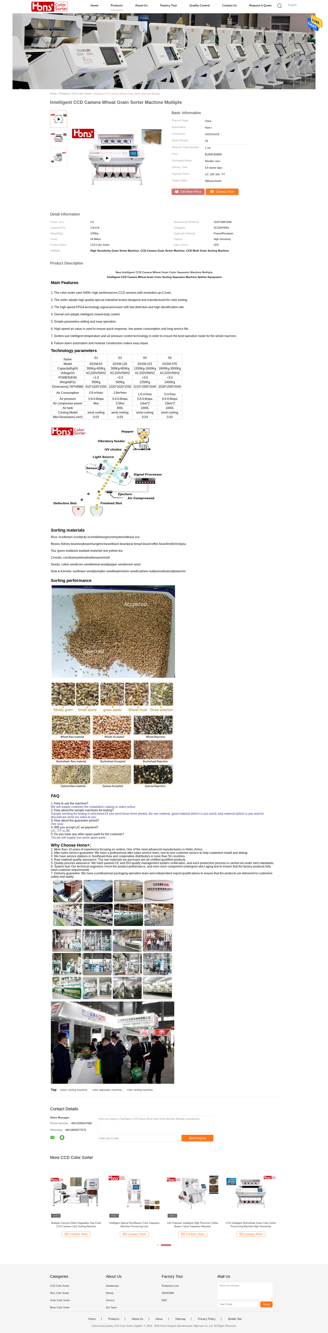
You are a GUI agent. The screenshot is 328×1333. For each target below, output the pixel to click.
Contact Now (224, 191)
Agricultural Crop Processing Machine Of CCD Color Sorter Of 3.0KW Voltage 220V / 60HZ (76, 1225)
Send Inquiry (197, 1138)
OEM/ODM (168, 1293)
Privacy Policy (207, 1319)
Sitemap (180, 1319)
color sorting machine (140, 1089)
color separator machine (107, 1089)
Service (110, 1300)
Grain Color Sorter (60, 1300)
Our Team (111, 1307)
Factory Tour (168, 5)
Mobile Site (235, 1319)
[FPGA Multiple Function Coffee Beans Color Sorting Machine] (134, 1193)
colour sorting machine (73, 1089)
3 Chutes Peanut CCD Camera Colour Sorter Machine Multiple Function (250, 1225)
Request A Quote (260, 5)
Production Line (170, 1285)
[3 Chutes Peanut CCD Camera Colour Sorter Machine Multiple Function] (251, 1193)
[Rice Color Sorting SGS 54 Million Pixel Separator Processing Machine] (192, 1193)
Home (94, 5)
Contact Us (229, 5)
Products (117, 5)
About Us (141, 5)
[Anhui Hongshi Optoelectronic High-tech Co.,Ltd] (49, 7)
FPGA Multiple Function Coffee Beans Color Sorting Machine (134, 1225)
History (110, 1293)
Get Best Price (190, 191)
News (159, 1319)
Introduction (112, 1285)
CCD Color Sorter (59, 1285)
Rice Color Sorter (59, 1293)
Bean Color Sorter (60, 1307)
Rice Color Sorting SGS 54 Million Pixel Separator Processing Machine (192, 1225)
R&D (164, 1300)
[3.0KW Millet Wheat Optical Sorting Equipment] (116, 172)
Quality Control (199, 5)
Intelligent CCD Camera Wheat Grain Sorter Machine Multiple (126, 93)
